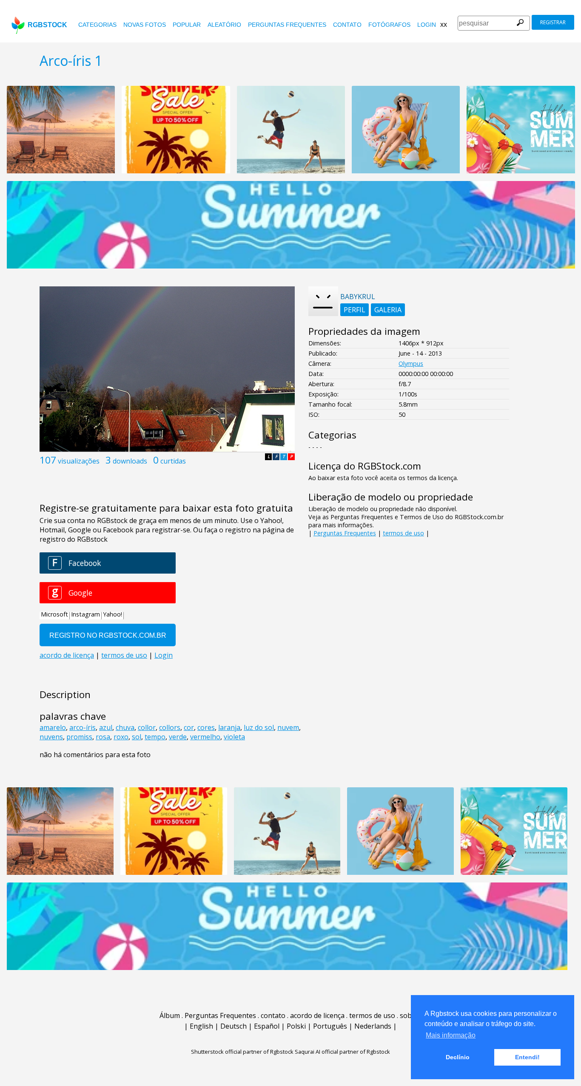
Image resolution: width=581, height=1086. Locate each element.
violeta (234, 736)
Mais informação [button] (451, 1035)
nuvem (288, 727)
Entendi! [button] (527, 1057)
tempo (155, 736)
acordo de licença (317, 1015)
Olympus (411, 363)
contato (347, 24)
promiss (79, 736)
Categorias (97, 24)
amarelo (53, 727)
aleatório (224, 24)
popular (187, 24)
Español (266, 1026)
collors (169, 727)
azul (105, 727)
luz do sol (259, 727)
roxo (121, 736)
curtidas (173, 461)
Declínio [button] (458, 1057)
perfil (354, 309)
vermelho (205, 736)
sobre (409, 1015)
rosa (103, 736)
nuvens (51, 736)
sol (136, 736)
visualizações (79, 461)
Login (426, 24)
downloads (130, 461)
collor (147, 727)
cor (189, 727)
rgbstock (47, 24)
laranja (229, 727)
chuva (125, 727)
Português (330, 1026)
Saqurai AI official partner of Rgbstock (342, 1051)
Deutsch (233, 1026)
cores (206, 727)
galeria (388, 309)
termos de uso (403, 533)
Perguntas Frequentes (287, 24)
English (201, 1026)
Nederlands (372, 1026)
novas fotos (144, 24)
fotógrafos (389, 24)
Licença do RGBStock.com (364, 465)
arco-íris (82, 727)
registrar (553, 22)
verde (178, 736)
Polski (296, 1026)
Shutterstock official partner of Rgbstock (242, 1051)
